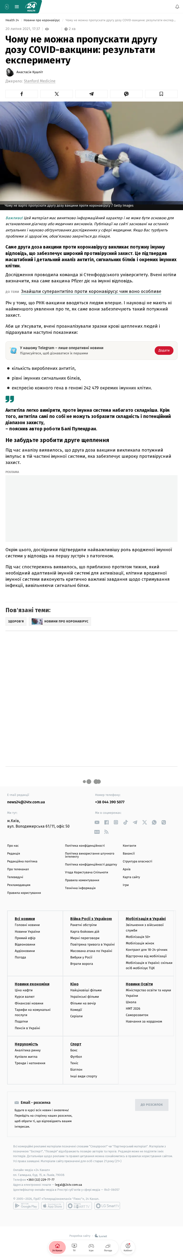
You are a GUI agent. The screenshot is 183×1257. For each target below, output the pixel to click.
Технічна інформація (80, 888)
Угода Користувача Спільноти (86, 872)
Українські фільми (84, 997)
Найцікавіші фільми (86, 990)
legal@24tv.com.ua (68, 1184)
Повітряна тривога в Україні (92, 944)
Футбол (76, 1057)
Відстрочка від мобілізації (146, 956)
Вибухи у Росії (81, 957)
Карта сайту (131, 877)
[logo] (31, 6)
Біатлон (76, 1070)
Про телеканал (18, 869)
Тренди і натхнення (30, 1063)
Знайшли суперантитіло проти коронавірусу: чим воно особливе (91, 291)
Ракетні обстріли (83, 925)
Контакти (129, 845)
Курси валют (25, 997)
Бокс (73, 1050)
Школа (131, 1002)
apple (52, 1206)
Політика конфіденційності (85, 845)
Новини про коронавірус (42, 20)
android (26, 1206)
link (97, 822)
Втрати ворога (81, 964)
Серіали (76, 1016)
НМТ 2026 (133, 1009)
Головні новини (27, 925)
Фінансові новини (29, 1003)
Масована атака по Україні (91, 951)
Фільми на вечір (83, 1003)
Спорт (75, 1044)
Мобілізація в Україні (146, 918)
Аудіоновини (25, 951)
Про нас (13, 845)
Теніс (74, 1063)
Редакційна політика (22, 861)
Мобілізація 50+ (138, 937)
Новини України (27, 932)
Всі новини (25, 918)
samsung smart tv (107, 1206)
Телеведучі (15, 877)
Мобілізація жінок (140, 943)
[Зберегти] (161, 94)
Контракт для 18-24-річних (146, 950)
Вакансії (129, 853)
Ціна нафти (24, 990)
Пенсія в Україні (27, 1028)
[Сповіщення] (177, 7)
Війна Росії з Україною (91, 918)
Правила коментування (82, 880)
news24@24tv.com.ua (26, 802)
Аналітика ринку (28, 1050)
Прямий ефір (25, 938)
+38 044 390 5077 (109, 802)
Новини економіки (32, 984)
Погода (20, 957)
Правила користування (24, 893)
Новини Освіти (139, 984)
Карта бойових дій (84, 932)
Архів (126, 869)
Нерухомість (26, 1044)
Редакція (13, 853)
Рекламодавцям (18, 885)
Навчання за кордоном (144, 1022)
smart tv (79, 1206)
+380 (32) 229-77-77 (41, 1180)
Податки (21, 1022)
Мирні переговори (84, 938)
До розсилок (152, 1105)
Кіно (74, 984)
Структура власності (137, 861)
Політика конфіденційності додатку (91, 864)
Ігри (126, 885)
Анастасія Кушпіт (29, 72)
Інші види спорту (83, 1076)
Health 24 (12, 20)
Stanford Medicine (40, 81)
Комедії (76, 1010)
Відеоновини (25, 944)
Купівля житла (26, 1057)
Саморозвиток (137, 1015)
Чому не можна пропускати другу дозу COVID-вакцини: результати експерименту (121, 20)
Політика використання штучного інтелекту (89, 855)
